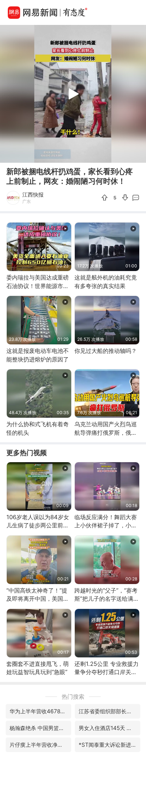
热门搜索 (73, 696)
